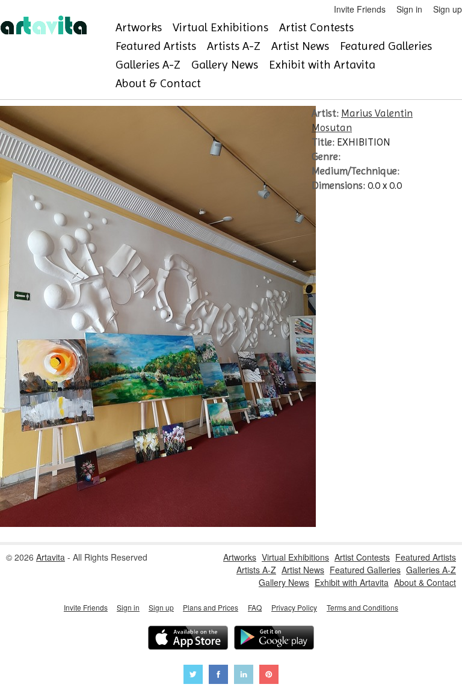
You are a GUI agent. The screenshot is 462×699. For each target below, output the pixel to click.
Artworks (139, 27)
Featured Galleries (386, 46)
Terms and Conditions (362, 607)
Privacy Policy (294, 607)
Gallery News (224, 65)
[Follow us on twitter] (193, 676)
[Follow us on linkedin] (243, 676)
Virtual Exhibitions (220, 27)
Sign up (447, 9)
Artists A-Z (233, 46)
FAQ (255, 607)
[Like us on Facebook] (218, 676)
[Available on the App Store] (188, 639)
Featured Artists (156, 46)
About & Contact (158, 83)
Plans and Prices (210, 607)
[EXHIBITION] (158, 523)
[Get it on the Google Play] (274, 639)
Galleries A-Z (148, 65)
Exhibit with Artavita (322, 65)
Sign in (409, 9)
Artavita (50, 557)
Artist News (300, 46)
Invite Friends (360, 9)
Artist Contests (316, 27)
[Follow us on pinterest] (269, 676)
